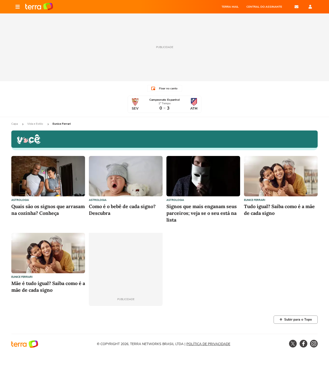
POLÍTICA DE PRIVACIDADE (208, 344)
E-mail (296, 7)
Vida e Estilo (35, 124)
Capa (15, 124)
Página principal (39, 7)
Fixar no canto (168, 88)
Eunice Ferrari (254, 200)
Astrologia (20, 200)
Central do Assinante (264, 7)
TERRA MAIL (230, 7)
